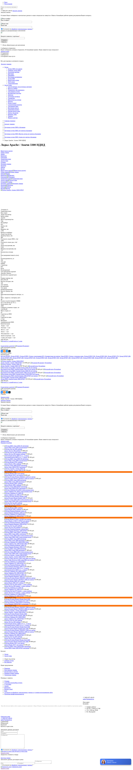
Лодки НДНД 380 (112, 358)
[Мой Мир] (7, 351)
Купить (36, 366)
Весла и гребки (12, 88)
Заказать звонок (17, 11)
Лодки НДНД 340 (65, 358)
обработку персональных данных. (21, 29)
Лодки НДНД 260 (101, 356)
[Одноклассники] (4, 351)
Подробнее (48, 363)
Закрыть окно (5, 51)
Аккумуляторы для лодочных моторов (20, 87)
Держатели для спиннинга (16, 90)
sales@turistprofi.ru (88, 699)
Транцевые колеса (13, 109)
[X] (9, 351)
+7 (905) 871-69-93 (6, 11)
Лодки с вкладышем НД (36, 356)
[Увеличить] (12, 190)
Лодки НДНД (15, 356)
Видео (3, 188)
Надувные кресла (13, 108)
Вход (5, 2)
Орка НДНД (64, 356)
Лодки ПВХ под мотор (15, 69)
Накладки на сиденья (14, 100)
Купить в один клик (21, 751)
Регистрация (8, 4)
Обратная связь (5, 716)
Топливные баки (13, 106)
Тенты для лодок (13, 113)
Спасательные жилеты (15, 104)
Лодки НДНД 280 (124, 356)
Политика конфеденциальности (14, 694)
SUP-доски (11, 82)
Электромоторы (13, 83)
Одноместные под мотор (52, 356)
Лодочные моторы (13, 72)
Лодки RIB (11, 78)
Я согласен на (18, 29)
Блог (5, 691)
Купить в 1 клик (17, 341)
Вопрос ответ (8, 689)
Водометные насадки (14, 93)
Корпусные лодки (13, 80)
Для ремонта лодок (14, 91)
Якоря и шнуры (13, 118)
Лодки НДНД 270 (113, 356)
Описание (4, 177)
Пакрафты (11, 75)
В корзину (26, 346)
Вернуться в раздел (7, 170)
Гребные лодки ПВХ (14, 70)
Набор (3, 174)
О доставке (7, 684)
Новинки (7, 668)
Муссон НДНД (5, 356)
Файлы (3, 187)
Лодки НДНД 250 (89, 356)
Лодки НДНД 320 (41, 358)
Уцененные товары (10, 675)
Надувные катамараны (15, 77)
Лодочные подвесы (14, 96)
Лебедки (10, 95)
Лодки (6, 67)
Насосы (10, 101)
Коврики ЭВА (12, 114)
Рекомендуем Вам (6, 443)
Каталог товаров (6, 64)
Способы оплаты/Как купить (13, 682)
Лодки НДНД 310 (29, 358)
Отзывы (3, 182)
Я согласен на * (18, 750)
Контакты (7, 687)
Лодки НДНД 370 (100, 358)
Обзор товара (5, 172)
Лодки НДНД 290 (6, 358)
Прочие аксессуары (14, 111)
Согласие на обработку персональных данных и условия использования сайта (28, 692)
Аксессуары (8, 85)
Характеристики (6, 178)
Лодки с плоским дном (76, 356)
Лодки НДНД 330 (53, 358)
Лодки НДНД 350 (76, 358)
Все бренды (8, 662)
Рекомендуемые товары (11, 673)
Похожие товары (6, 183)
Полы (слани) (12, 103)
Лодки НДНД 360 (88, 358)
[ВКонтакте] (2, 351)
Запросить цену (17, 767)
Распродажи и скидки (11, 671)
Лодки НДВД (24, 356)
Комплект (4, 175)
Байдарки (11, 73)
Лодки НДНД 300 (18, 358)
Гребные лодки (9, 660)
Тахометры (11, 98)
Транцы (10, 116)
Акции (6, 686)
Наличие (3, 185)
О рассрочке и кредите (8, 346)
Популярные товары (10, 670)
